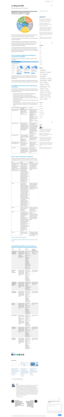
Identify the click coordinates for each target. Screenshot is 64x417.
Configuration (46, 82)
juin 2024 (40, 104)
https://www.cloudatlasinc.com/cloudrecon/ (35, 339)
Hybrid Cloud (42, 88)
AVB (28, 14)
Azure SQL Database (43, 80)
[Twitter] (46, 1)
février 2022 (41, 110)
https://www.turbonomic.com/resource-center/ (35, 328)
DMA (25, 129)
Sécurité (40, 60)
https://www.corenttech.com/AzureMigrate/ (35, 292)
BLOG (41, 82)
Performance (47, 90)
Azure (40, 49)
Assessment (49, 72)
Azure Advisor (45, 74)
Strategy (40, 64)
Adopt (40, 47)
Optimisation (42, 90)
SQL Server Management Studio (45, 94)
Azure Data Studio (43, 78)
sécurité (41, 99)
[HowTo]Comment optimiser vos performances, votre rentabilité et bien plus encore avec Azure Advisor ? (45, 24)
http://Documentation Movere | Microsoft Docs (18, 237)
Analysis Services (42, 72)
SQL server (49, 92)
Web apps (45, 99)
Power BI (41, 92)
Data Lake (47, 84)
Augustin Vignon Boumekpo (43, 11)
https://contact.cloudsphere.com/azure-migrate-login (35, 283)
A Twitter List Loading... (42, 16)
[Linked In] (48, 1)
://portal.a (15, 58)
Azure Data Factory (43, 76)
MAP (26, 145)
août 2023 (40, 106)
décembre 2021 (41, 112)
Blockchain (49, 80)
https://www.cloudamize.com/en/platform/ (35, 271)
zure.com (18, 58)
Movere (47, 88)
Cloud (40, 51)
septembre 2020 (41, 114)
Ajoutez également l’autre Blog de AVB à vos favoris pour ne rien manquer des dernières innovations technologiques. (45, 20)
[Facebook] (45, 1)
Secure (40, 58)
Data (40, 54)
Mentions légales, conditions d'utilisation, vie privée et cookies (33, 415)
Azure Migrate (49, 78)
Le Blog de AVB (17, 5)
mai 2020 (40, 117)
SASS (45, 92)
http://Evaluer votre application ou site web (33, 139)
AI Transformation (42, 70)
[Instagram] (49, 1)
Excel (49, 86)
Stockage (40, 62)
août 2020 (40, 115)
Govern (40, 56)
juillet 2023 (41, 108)
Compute (40, 52)
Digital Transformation (43, 86)
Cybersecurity (42, 84)
